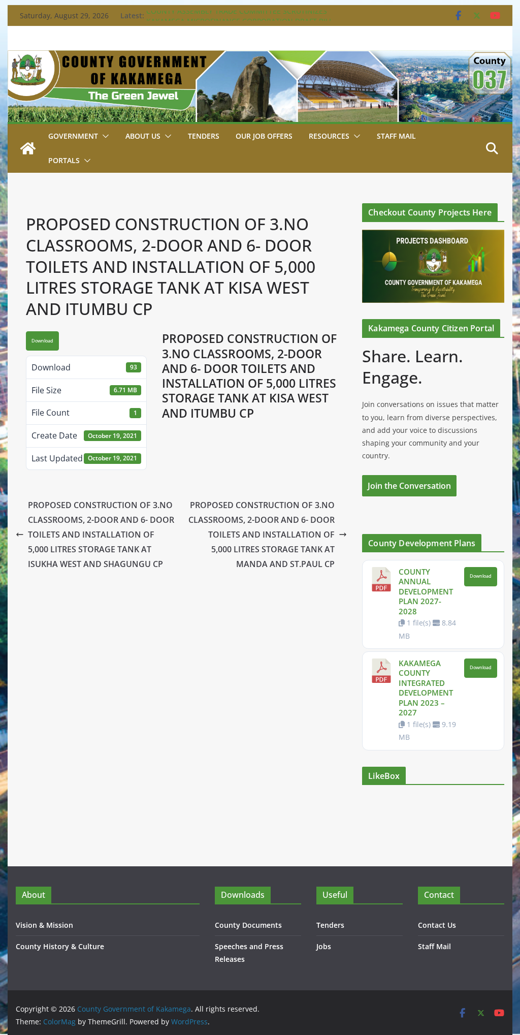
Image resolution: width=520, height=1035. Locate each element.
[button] (103, 136)
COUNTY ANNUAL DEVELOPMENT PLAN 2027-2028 (426, 591)
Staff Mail (434, 946)
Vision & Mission (44, 925)
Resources (329, 136)
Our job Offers (264, 136)
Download (42, 341)
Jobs (323, 946)
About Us (142, 136)
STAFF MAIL (396, 136)
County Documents (248, 925)
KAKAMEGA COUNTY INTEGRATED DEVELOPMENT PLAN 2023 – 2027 (426, 688)
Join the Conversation (409, 485)
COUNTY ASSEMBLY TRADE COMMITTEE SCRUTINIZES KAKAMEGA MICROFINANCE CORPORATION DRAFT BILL (239, 20)
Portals (64, 160)
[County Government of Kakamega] (260, 57)
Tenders (203, 136)
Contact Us (437, 925)
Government (73, 136)
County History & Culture (60, 946)
